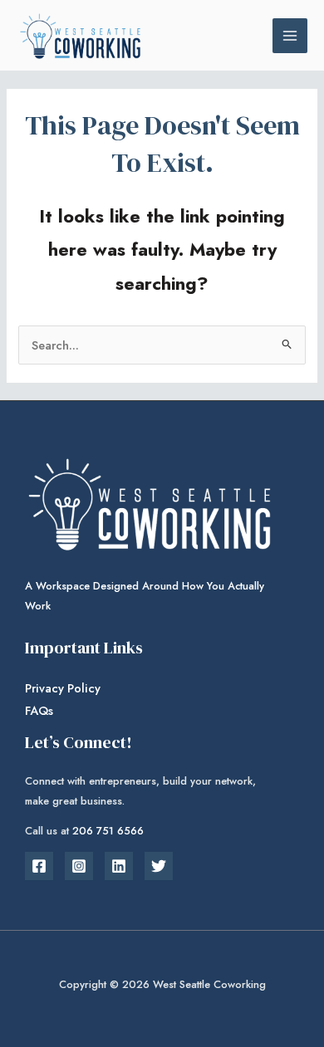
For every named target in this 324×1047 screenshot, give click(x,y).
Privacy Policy (63, 688)
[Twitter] (159, 866)
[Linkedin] (119, 866)
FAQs (39, 710)
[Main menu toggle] (289, 35)
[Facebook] (39, 866)
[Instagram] (79, 866)
